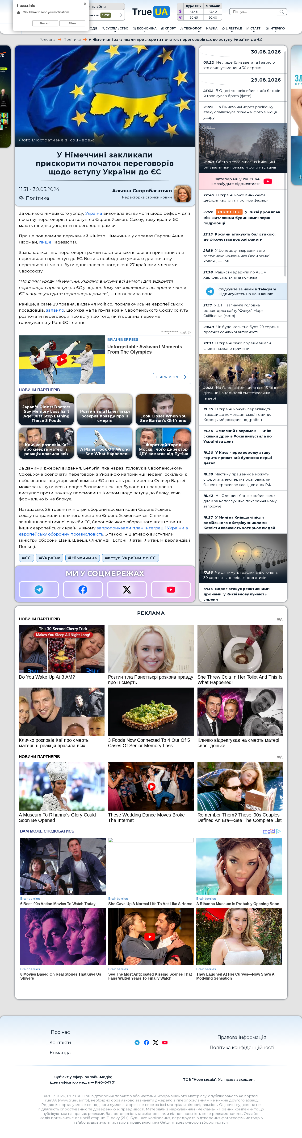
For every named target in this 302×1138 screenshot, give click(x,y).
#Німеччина (82, 557)
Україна (93, 213)
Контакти (60, 1042)
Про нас (60, 1032)
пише (45, 241)
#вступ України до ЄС (130, 557)
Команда (60, 1053)
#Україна (50, 557)
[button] (121, 15)
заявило (55, 310)
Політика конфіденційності (242, 1047)
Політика (72, 39)
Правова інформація (241, 1037)
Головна (48, 39)
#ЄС (26, 557)
